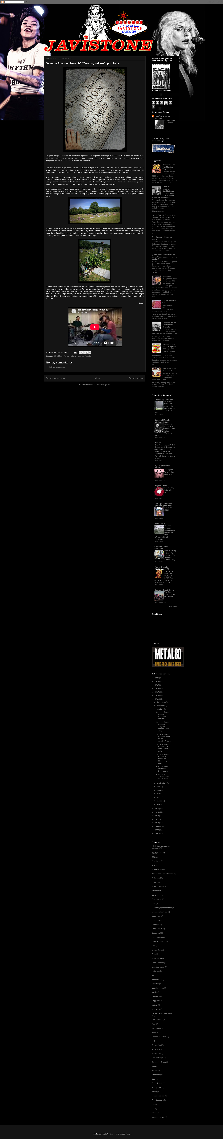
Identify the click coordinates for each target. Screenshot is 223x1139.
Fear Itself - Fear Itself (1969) (169, 369)
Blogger (128, 1134)
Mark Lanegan (158, 988)
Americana (156, 861)
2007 (157, 833)
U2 (153, 1109)
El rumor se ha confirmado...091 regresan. (163, 768)
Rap (153, 1024)
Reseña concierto (159, 1037)
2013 (157, 812)
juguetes (155, 984)
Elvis (154, 946)
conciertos (156, 916)
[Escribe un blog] (82, 352)
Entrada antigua (136, 378)
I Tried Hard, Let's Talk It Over (169, 490)
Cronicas (155, 925)
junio (159, 790)
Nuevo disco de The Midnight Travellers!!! (168, 167)
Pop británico (157, 1020)
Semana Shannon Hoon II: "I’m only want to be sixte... (163, 747)
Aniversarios (157, 869)
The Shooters (157, 1100)
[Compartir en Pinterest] (89, 352)
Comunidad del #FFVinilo (161, 548)
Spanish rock (157, 1083)
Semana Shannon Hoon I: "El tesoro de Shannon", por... (163, 758)
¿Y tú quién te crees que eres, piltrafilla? (163, 505)
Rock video (156, 1058)
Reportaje (156, 1028)
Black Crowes (157, 886)
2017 (157, 692)
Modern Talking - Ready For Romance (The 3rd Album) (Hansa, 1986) (170, 555)
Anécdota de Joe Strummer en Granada (169, 325)
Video (154, 1113)
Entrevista (156, 950)
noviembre (161, 705)
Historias (155, 971)
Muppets (155, 1001)
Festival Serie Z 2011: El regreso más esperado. (169, 346)
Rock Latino (156, 1053)
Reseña (88, 356)
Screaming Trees (159, 1062)
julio (159, 787)
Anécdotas (156, 865)
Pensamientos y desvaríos (74, 356)
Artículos (155, 878)
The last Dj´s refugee (163, 399)
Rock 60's (156, 1045)
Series (154, 1070)
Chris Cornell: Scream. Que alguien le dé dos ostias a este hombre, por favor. (164, 217)
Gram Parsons (158, 963)
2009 (157, 826)
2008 (157, 830)
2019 (157, 685)
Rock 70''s (156, 1049)
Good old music (158, 958)
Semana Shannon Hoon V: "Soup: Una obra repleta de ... (163, 715)
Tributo (154, 1104)
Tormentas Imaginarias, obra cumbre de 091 (169, 279)
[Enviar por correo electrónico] (80, 352)
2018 (157, 688)
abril (159, 797)
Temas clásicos (158, 1096)
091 (153, 857)
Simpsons (156, 1075)
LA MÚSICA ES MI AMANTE (162, 117)
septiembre (161, 783)
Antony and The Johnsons (162, 874)
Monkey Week (157, 996)
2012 (157, 816)
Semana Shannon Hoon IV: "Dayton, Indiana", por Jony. (163, 726)
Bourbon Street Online (164, 590)
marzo (159, 801)
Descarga (156, 933)
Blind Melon (58, 356)
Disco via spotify (158, 941)
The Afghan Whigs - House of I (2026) (169, 472)
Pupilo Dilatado (161, 567)
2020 (157, 681)
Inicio (97, 378)
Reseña (158, 853)
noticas (155, 1005)
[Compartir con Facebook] (87, 352)
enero (159, 804)
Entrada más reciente (55, 378)
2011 (157, 819)
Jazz (154, 975)
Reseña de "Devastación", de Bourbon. (163, 776)
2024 (157, 678)
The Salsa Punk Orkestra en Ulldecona (169, 594)
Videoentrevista (158, 1117)
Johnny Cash (157, 979)
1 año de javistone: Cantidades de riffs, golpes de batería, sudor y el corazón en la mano (163, 192)
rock (153, 1041)
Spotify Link (156, 1087)
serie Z (154, 1066)
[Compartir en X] (84, 352)
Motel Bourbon (161, 524)
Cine (154, 903)
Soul (153, 1079)
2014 (157, 809)
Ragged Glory (160, 486)
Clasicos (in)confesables (162, 908)
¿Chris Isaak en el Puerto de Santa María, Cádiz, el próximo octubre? (164, 257)
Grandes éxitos (158, 967)
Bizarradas (156, 882)
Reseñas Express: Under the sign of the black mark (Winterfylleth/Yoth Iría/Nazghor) (164, 532)
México (155, 992)
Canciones (156, 895)
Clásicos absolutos (159, 912)
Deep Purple (157, 929)
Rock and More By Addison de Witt (162, 421)
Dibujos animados (159, 937)
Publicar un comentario (57, 367)
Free (154, 954)
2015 (157, 699)
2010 (157, 823)
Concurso (156, 920)
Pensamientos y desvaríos (161, 847)
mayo (159, 794)
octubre (160, 709)
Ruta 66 (157, 443)
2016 (157, 695)
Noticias (155, 1009)
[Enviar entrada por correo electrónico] (75, 353)
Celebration (156, 899)
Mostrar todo (173, 606)
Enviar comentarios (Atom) (100, 385)
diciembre (161, 702)
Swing (154, 1092)
